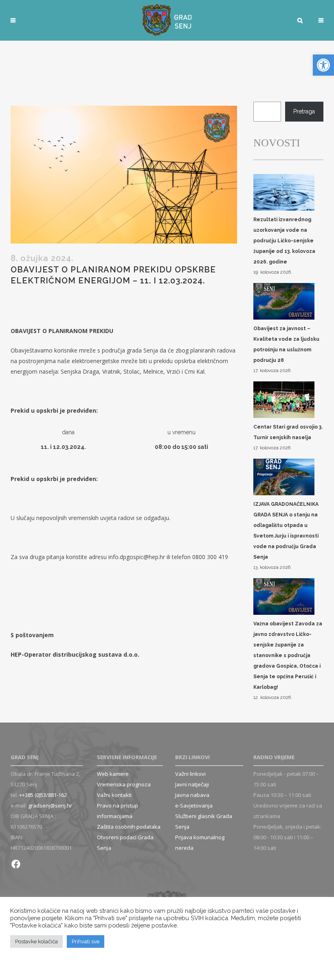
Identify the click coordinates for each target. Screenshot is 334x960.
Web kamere (113, 773)
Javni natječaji (192, 784)
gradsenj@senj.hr (50, 805)
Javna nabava (192, 795)
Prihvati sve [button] (85, 941)
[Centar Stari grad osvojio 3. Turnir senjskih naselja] (283, 400)
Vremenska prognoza (124, 784)
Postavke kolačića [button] (36, 941)
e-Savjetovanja (194, 805)
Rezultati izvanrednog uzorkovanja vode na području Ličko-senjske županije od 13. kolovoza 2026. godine (284, 241)
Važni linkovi (190, 773)
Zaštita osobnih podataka (128, 826)
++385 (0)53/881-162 (43, 795)
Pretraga (304, 111)
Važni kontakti (114, 795)
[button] (323, 65)
